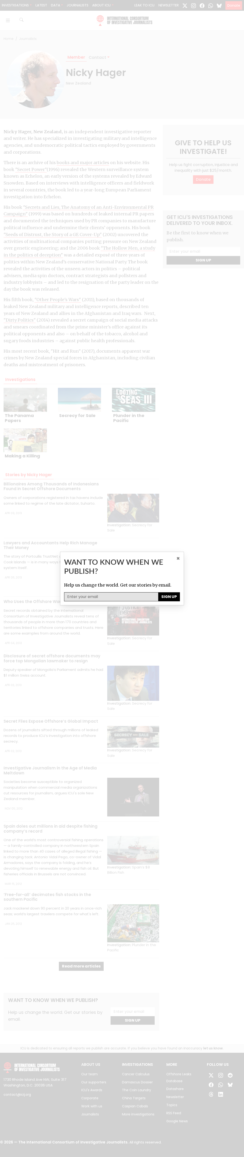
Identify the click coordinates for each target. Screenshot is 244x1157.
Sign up (169, 596)
